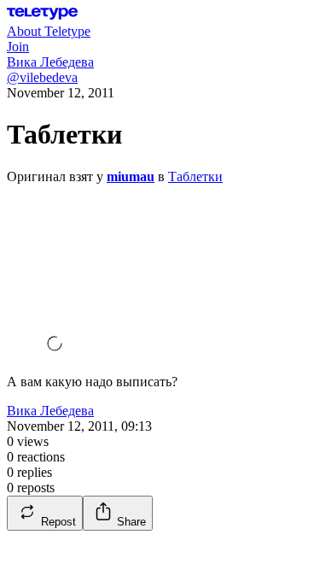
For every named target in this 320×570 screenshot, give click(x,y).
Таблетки (195, 176)
